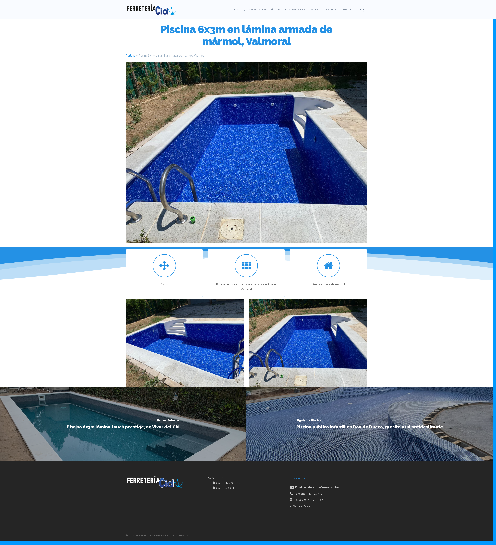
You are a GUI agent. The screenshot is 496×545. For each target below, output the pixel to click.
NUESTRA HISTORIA (295, 9)
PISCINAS (331, 9)
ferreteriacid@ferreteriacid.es (321, 487)
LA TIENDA (315, 9)
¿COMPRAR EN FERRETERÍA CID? (262, 9)
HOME (236, 9)
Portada (130, 55)
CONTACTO (346, 9)
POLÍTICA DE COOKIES (222, 488)
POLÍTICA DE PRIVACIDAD (224, 483)
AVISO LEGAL (216, 478)
